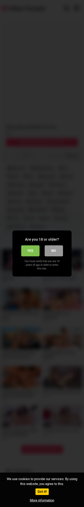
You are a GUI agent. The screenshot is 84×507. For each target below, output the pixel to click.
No (53, 251)
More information (42, 500)
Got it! (42, 492)
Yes (30, 251)
